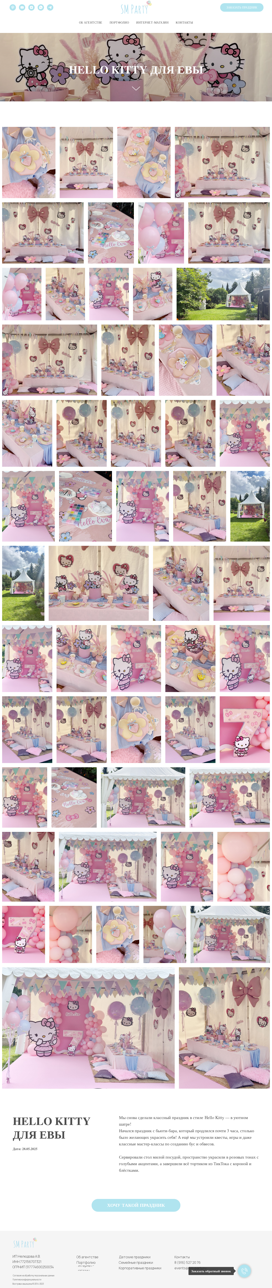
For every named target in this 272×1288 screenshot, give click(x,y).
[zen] (31, 7)
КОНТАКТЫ (184, 22)
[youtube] (22, 7)
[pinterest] (13, 7)
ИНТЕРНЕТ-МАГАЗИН (152, 22)
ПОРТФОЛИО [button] (119, 22)
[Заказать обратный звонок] (244, 1271)
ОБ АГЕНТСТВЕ (90, 22)
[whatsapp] (41, 7)
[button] (242, 7)
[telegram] (50, 7)
